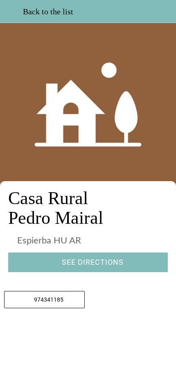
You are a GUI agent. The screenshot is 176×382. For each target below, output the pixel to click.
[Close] (11, 11)
